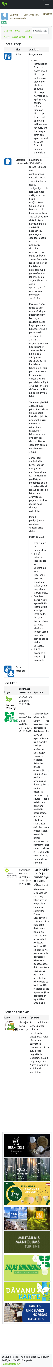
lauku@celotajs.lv (11, 1364)
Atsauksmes (18, 36)
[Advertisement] (26, 1109)
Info (30, 36)
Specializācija (40, 30)
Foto (17, 30)
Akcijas (26, 30)
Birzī (4, 22)
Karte (7, 36)
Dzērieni (8, 30)
